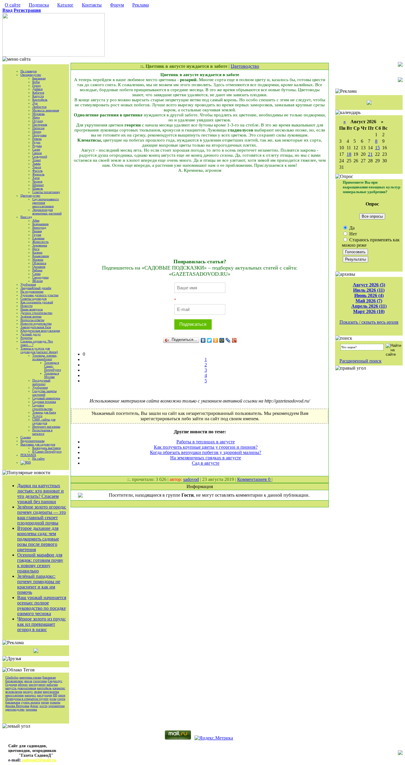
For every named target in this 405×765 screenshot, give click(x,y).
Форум (117, 4)
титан (45, 702)
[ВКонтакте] (203, 340)
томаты (55, 702)
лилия (38, 691)
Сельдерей (39, 156)
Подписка (39, 4)
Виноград (39, 227)
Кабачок (38, 92)
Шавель (37, 188)
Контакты (92, 4)
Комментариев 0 (254, 479)
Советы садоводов (33, 298)
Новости (26, 305)
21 (370, 154)
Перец (36, 131)
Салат (36, 149)
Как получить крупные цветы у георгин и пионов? (206, 447)
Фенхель (38, 174)
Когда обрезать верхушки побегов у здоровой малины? (205, 452)
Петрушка (39, 135)
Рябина (37, 270)
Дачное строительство (36, 313)
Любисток (39, 106)
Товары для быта (44, 412)
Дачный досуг (30, 334)
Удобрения (28, 284)
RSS (28, 462)
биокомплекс (14, 681)
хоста (43, 706)
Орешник (38, 266)
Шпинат (38, 185)
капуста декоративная (20, 688)
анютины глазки (30, 677)
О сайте (12, 4)
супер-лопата (30, 702)
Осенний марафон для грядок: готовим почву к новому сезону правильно (40, 562)
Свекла (37, 153)
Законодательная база (35, 327)
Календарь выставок (46, 448)
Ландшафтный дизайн (35, 288)
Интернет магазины (46, 426)
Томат (36, 160)
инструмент (37, 684)
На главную (28, 71)
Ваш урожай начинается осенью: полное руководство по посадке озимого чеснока (41, 605)
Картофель (39, 99)
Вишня (37, 231)
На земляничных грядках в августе (205, 457)
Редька (37, 145)
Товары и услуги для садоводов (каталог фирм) (39, 350)
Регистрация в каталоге (42, 431)
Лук (35, 103)
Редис (36, 142)
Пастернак (39, 124)
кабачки (52, 684)
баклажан (49, 677)
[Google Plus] (234, 340)
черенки (31, 709)
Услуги (37, 416)
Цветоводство (30, 195)
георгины (40, 681)
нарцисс (30, 695)
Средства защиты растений (44, 392)
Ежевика (38, 238)
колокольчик (13, 691)
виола (28, 681)
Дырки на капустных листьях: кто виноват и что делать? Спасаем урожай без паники (40, 493)
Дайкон (37, 89)
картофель (44, 688)
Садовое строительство (42, 406)
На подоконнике (32, 291)
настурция (44, 695)
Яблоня (37, 281)
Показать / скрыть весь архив (368, 322)
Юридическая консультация (40, 330)
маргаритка (51, 691)
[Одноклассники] (216, 340)
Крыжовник (40, 256)
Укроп (36, 167)
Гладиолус (55, 681)
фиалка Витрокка (17, 706)
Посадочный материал (41, 382)
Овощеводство (30, 74)
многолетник (14, 695)
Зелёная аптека (31, 316)
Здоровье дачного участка (39, 295)
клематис (58, 688)
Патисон (38, 128)
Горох (36, 85)
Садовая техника (44, 401)
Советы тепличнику (46, 192)
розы (53, 698)
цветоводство (15, 709)
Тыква (36, 163)
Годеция (11, 684)
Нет (352, 233)
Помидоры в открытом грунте (27, 698)
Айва (35, 220)
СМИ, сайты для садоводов (43, 421)
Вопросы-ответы (32, 320)
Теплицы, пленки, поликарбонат (44, 357)
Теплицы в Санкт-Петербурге (52, 366)
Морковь (38, 114)
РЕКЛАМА (28, 455)
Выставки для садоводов (37, 444)
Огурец (37, 121)
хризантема (56, 706)
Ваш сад (26, 217)
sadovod (191, 479)
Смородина (40, 277)
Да (351, 227)
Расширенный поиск (360, 360)
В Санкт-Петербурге (47, 451)
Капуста (38, 96)
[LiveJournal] (228, 340)
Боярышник (40, 224)
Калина (37, 252)
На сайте (38, 458)
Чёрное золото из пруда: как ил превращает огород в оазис (41, 624)
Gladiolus (11, 677)
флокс (34, 706)
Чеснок (37, 181)
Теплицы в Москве (51, 375)
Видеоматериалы (32, 440)
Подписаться (192, 324)
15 (377, 147)
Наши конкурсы (31, 309)
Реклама (140, 4)
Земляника (39, 245)
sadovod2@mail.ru (38, 760)
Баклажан (39, 78)
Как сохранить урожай (36, 302)
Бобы (36, 82)
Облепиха (39, 263)
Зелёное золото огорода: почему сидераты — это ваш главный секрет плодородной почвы (41, 514)
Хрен (36, 177)
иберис (23, 684)
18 (349, 154)
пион (61, 695)
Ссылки (25, 437)
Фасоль (37, 170)
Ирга (35, 249)
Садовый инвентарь (46, 398)
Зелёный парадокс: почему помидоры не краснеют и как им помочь (38, 584)
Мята (36, 117)
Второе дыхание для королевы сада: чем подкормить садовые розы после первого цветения (38, 539)
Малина (37, 259)
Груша (36, 234)
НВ (55, 695)
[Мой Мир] (222, 340)
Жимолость (40, 241)
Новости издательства (36, 323)
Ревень (37, 138)
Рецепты (26, 337)
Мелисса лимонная (45, 110)
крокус (28, 691)
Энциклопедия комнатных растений (47, 211)
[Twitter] (209, 340)
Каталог (65, 4)
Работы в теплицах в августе (205, 441)
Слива (36, 273)
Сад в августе (205, 463)
